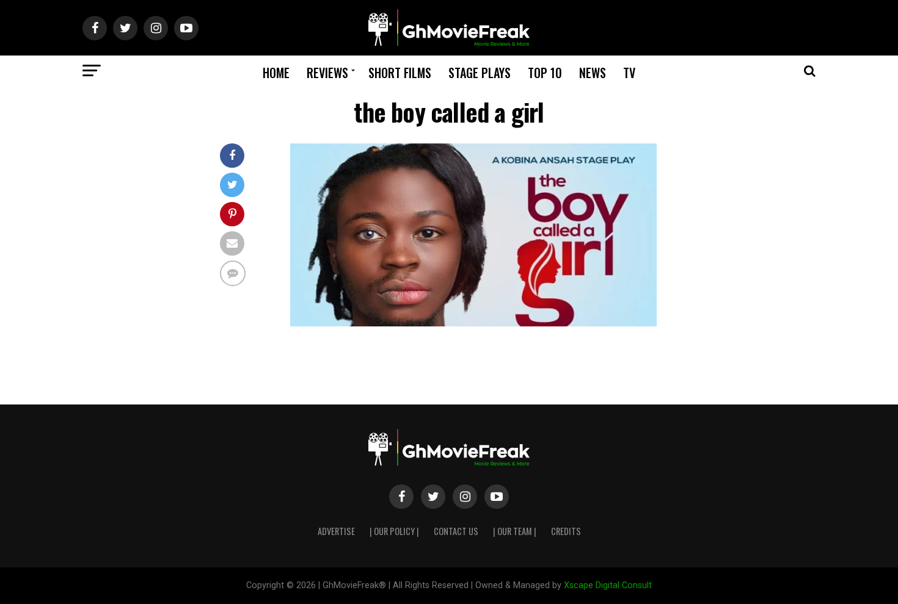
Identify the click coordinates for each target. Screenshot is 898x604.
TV (629, 72)
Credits (566, 531)
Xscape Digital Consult (608, 585)
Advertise (336, 531)
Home (276, 72)
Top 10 (545, 72)
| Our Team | (514, 531)
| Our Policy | (394, 531)
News (592, 72)
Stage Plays (479, 72)
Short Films (399, 72)
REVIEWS (327, 72)
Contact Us (456, 531)
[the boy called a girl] (473, 323)
